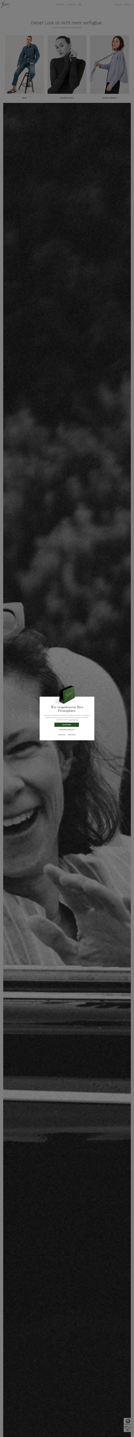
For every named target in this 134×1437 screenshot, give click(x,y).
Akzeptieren (66, 725)
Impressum (61, 734)
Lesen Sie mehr (73, 720)
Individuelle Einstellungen (66, 729)
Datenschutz (72, 734)
